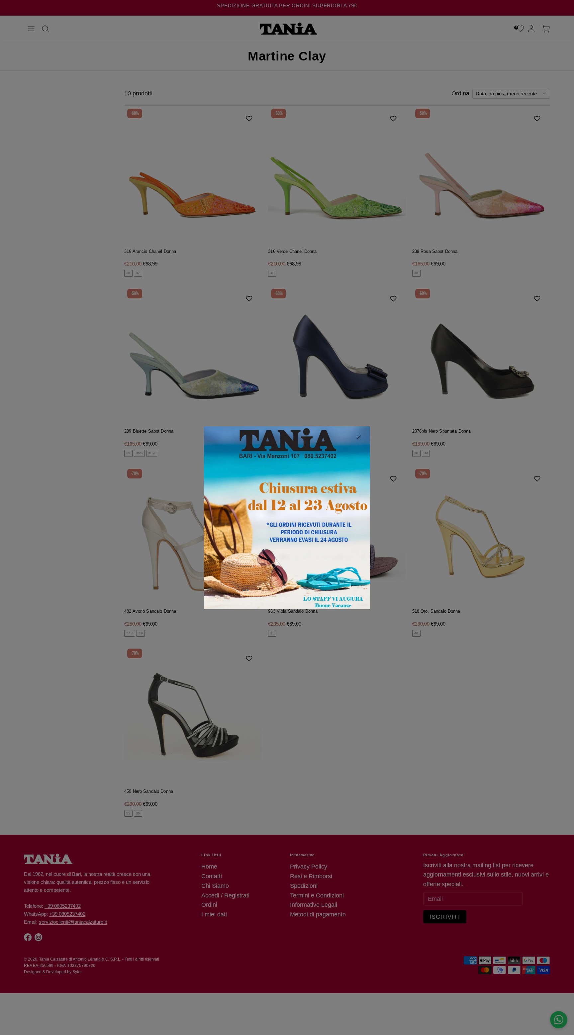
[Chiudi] (359, 437)
